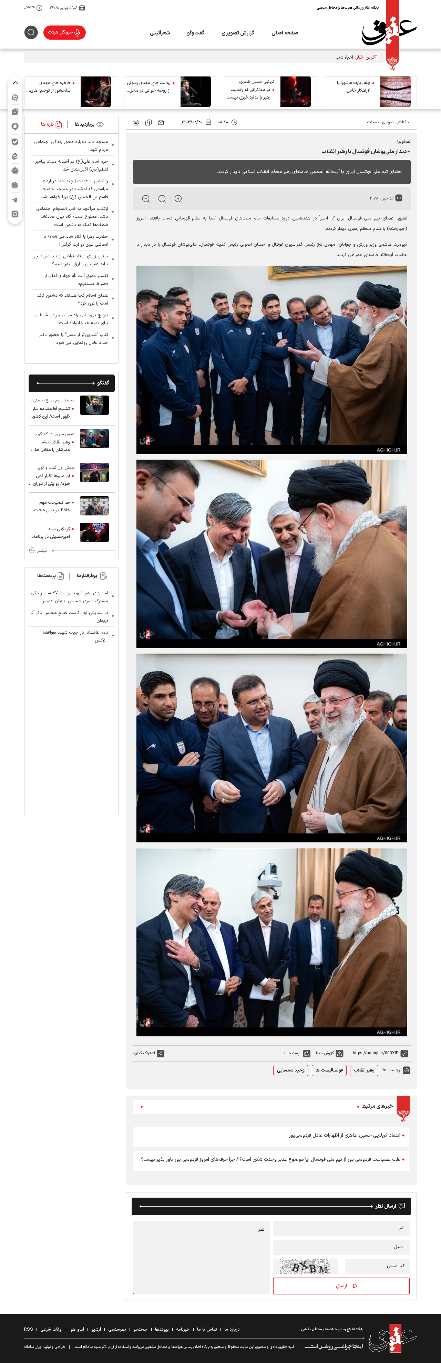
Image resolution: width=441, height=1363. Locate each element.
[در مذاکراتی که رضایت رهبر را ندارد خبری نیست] (295, 91)
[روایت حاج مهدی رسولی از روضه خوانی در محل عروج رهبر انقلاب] (196, 91)
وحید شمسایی (291, 1070)
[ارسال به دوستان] (160, 122)
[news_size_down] (146, 198)
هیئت (372, 122)
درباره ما (232, 1329)
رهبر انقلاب (364, 1070)
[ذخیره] (148, 122)
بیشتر (42, 550)
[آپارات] (15, 97)
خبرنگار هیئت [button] (60, 32)
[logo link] (389, 32)
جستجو (140, 1329)
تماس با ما (207, 1329)
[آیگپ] (15, 126)
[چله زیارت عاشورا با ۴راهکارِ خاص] (395, 91)
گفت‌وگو (195, 33)
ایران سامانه (33, 1347)
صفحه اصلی (284, 33)
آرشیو (96, 1329)
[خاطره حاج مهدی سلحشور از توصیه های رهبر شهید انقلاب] (96, 91)
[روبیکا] (15, 185)
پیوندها (162, 1329)
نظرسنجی (117, 1329)
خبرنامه (183, 1329)
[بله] (15, 141)
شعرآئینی (160, 33)
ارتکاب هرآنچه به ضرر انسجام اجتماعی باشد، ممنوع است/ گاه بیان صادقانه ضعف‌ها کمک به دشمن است (72, 216)
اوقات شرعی (51, 1329)
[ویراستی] (15, 111)
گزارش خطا (325, 1053)
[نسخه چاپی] (135, 122)
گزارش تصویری (238, 33)
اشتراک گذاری (144, 1053)
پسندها (293, 1053)
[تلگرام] (15, 199)
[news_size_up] (178, 198)
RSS (28, 1329)
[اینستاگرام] (15, 214)
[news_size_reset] (162, 198)
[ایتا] (15, 156)
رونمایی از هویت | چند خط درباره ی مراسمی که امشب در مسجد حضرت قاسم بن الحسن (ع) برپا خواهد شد (74, 189)
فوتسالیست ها (329, 1070)
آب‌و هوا (77, 1329)
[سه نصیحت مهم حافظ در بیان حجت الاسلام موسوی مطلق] (94, 505)
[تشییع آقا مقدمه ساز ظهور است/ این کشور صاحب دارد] (94, 409)
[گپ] (15, 170)
